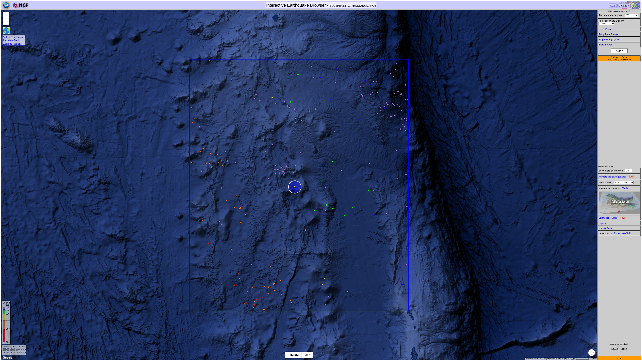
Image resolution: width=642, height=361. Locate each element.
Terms (593, 359)
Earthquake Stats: (612, 217)
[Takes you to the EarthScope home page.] (15, 8)
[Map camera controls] (591, 352)
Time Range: (606, 29)
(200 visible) (625, 59)
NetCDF (625, 233)
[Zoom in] (6, 15)
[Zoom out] (6, 22)
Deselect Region (12, 40)
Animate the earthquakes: (616, 176)
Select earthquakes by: (612, 20)
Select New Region (13, 37)
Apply (619, 50)
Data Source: (606, 44)
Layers (602, 223)
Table (625, 188)
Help (612, 5)
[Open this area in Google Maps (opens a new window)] (7, 358)
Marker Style (605, 228)
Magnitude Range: (609, 34)
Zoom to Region (12, 43)
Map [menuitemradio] (307, 355)
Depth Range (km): (609, 39)
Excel (617, 233)
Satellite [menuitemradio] (293, 355)
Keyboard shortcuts (533, 359)
